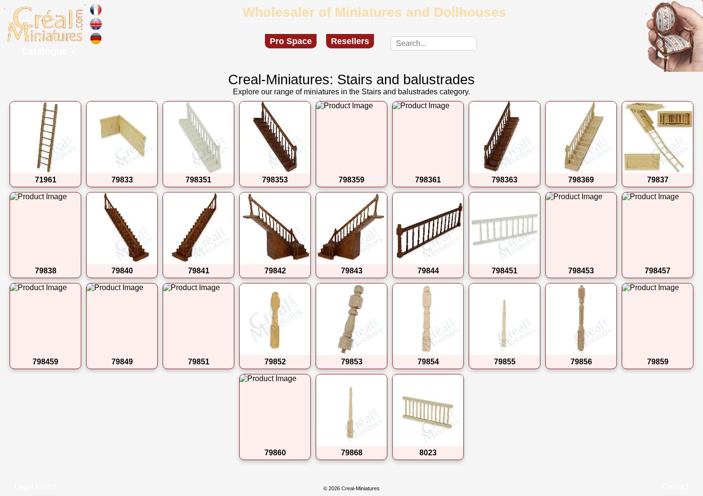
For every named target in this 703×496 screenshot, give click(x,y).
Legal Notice (35, 487)
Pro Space (291, 41)
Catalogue (49, 51)
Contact (675, 487)
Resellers (350, 41)
